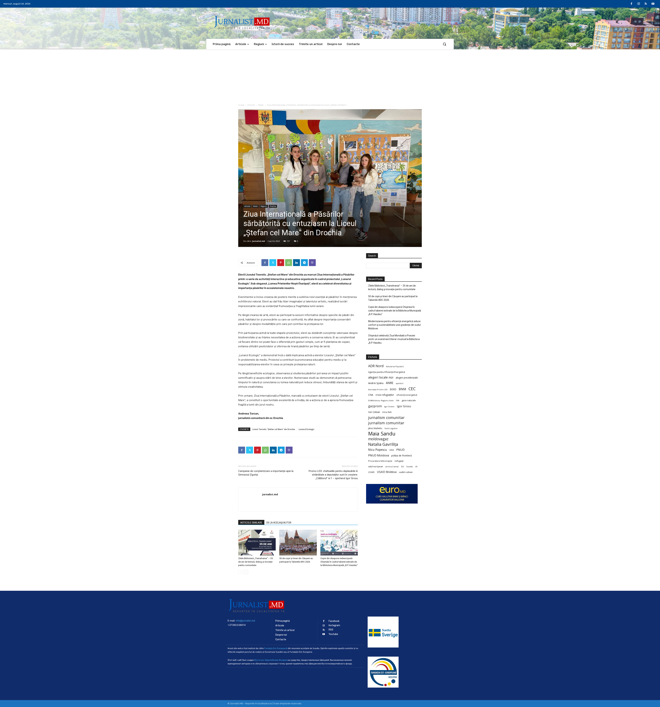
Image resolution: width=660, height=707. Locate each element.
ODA (391, 449)
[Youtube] (653, 4)
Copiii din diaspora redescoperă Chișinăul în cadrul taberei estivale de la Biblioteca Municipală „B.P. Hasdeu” (339, 561)
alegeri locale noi (380, 377)
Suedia (409, 466)
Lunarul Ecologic (306, 429)
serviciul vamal (392, 466)
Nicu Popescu (377, 449)
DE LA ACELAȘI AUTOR (278, 522)
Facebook (334, 621)
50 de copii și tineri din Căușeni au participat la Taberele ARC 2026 (392, 298)
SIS (402, 466)
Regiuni (264, 206)
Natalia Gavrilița (383, 444)
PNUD (400, 449)
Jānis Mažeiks (375, 428)
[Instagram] (638, 4)
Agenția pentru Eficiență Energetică (386, 372)
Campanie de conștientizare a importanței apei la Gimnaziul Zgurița (265, 472)
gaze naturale (409, 400)
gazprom (375, 406)
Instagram (334, 625)
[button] (444, 44)
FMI (397, 400)
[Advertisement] (330, 75)
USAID (371, 472)
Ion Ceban (374, 412)
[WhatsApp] (288, 262)
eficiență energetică (407, 394)
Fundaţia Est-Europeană (275, 648)
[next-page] (246, 572)
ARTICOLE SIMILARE (251, 522)
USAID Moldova (387, 472)
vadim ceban (406, 472)
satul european (375, 466)
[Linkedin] (296, 262)
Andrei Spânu (375, 383)
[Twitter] (272, 262)
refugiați (399, 460)
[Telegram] (304, 262)
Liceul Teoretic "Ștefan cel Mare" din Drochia (273, 429)
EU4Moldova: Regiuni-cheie (381, 400)
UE (416, 466)
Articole (251, 105)
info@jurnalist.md (245, 620)
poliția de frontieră (401, 455)
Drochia (273, 206)
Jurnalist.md (258, 241)
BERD (393, 389)
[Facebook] (631, 4)
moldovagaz (378, 439)
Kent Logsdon (391, 428)
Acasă (241, 105)
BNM (402, 389)
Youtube (333, 634)
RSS (331, 629)
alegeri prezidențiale (407, 377)
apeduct (399, 383)
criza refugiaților (385, 394)
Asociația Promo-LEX (377, 389)
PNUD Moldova (378, 455)
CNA (370, 394)
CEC (412, 388)
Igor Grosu (404, 406)
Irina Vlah (387, 412)
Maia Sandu (381, 433)
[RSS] (646, 4)
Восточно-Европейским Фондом (270, 660)
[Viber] (312, 262)
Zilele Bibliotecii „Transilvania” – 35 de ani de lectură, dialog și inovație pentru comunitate (255, 561)
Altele (261, 105)
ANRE (389, 383)
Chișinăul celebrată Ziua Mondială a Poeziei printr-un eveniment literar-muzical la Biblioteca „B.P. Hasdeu (394, 339)
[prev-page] (240, 572)
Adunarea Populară (395, 366)
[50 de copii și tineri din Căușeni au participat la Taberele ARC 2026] (298, 542)
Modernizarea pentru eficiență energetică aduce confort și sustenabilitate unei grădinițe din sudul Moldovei (394, 325)
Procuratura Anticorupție (380, 461)
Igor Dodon (389, 406)
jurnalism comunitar (386, 417)
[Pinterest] (280, 262)
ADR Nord (376, 366)
